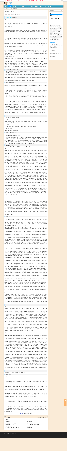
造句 (55, 39)
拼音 (56, 33)
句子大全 (15, 0)
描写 (51, 34)
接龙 (59, 33)
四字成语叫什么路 (53, 56)
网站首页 (5, 0)
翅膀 (10, 24)
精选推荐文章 (21, 434)
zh (54, 25)
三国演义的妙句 (52, 50)
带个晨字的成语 (7, 417)
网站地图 (25, 434)
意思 (59, 31)
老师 (61, 36)
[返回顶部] (65, 405)
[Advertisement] (27, 444)
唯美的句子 (8, 14)
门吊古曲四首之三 (7, 421)
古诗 (54, 28)
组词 (58, 36)
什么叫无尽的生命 (29, 426)
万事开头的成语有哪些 (53, 47)
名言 (51, 30)
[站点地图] (61, 0)
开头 (51, 31)
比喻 (58, 34)
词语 (54, 37)
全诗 (11, 17)
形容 (54, 31)
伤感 (51, 26)
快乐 (56, 31)
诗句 (57, 37)
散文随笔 (36, 0)
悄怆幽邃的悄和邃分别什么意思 (9, 424)
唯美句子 (8, 0)
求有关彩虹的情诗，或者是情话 (42, 417)
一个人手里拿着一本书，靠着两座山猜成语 (33, 424)
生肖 (50, 36)
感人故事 (39, 0)
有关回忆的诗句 (29, 427)
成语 (51, 33)
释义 (58, 39)
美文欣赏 (29, 0)
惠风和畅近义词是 (29, 421)
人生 (56, 25)
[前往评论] (65, 402)
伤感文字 (32, 0)
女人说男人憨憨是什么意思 (54, 44)
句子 (60, 28)
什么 (59, 25)
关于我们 (5, 433)
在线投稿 (11, 433)
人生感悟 (22, 0)
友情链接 (8, 433)
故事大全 (18, 0)
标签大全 (14, 433)
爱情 (60, 34)
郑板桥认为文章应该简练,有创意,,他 (55, 53)
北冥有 (7, 17)
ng (50, 25)
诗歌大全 (12, 0)
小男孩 (62, 434)
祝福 (53, 36)
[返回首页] (65, 400)
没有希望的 (52, 54)
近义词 (51, 39)
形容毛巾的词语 (29, 423)
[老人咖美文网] (8, 1)
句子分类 (43, 0)
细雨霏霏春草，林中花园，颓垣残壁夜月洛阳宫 (56, 49)
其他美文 (25, 0)
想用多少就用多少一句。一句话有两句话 (10, 423)
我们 (54, 33)
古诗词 (57, 28)
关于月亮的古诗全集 (8, 426)
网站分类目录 (18, 434)
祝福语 (55, 36)
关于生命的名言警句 (53, 57)
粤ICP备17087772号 (28, 434)
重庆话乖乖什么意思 (53, 46)
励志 (59, 26)
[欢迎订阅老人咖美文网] (62, 0)
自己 (51, 37)
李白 (55, 34)
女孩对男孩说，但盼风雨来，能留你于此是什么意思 (12, 427)
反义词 (51, 28)
